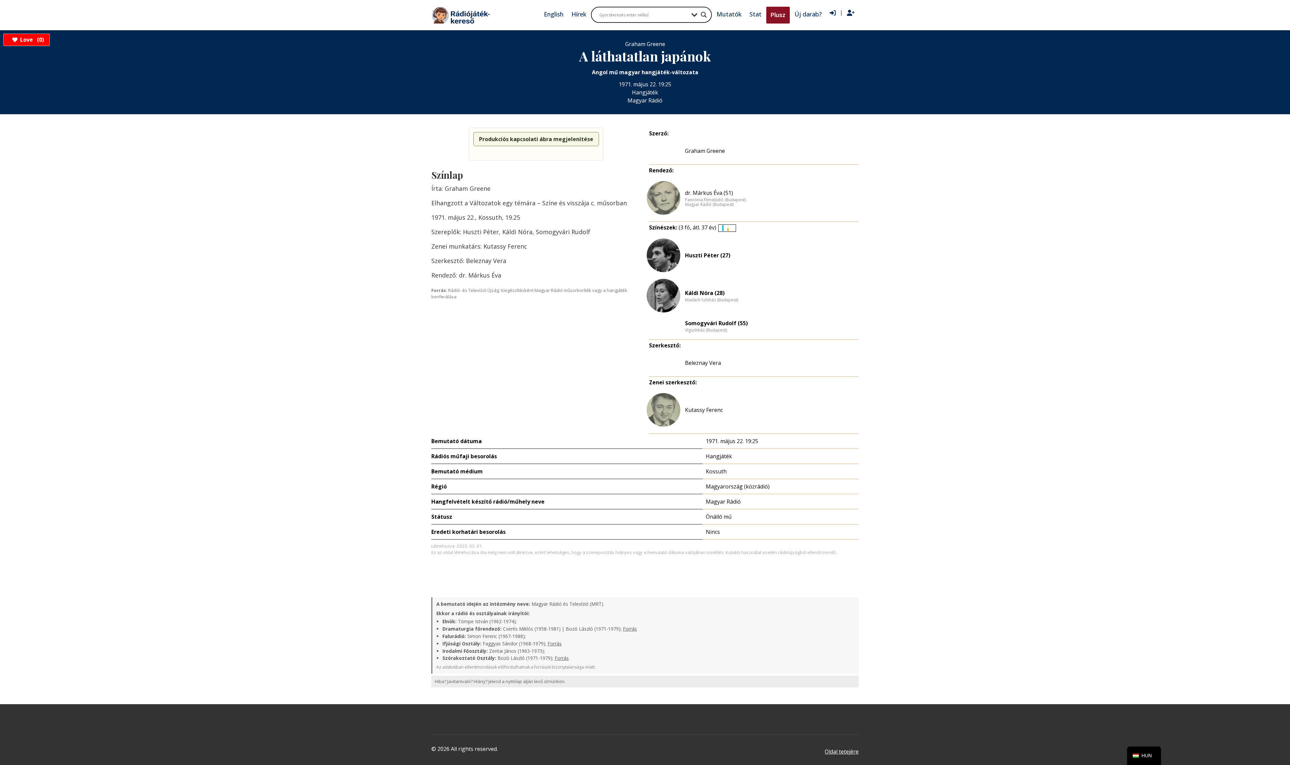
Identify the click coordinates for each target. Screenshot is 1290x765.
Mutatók (729, 14)
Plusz (778, 14)
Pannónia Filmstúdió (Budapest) (715, 200)
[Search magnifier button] (703, 14)
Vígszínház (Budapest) (706, 330)
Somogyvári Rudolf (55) (716, 323)
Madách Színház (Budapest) (711, 300)
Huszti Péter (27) (707, 255)
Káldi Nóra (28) (705, 293)
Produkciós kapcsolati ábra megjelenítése (536, 139)
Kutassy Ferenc (704, 410)
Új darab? (808, 14)
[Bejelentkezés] (832, 13)
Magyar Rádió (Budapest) (709, 204)
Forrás (630, 629)
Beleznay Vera (703, 363)
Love (31, 39)
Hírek (578, 14)
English (553, 14)
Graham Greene (705, 151)
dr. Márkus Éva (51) (709, 193)
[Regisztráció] (851, 13)
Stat (755, 14)
